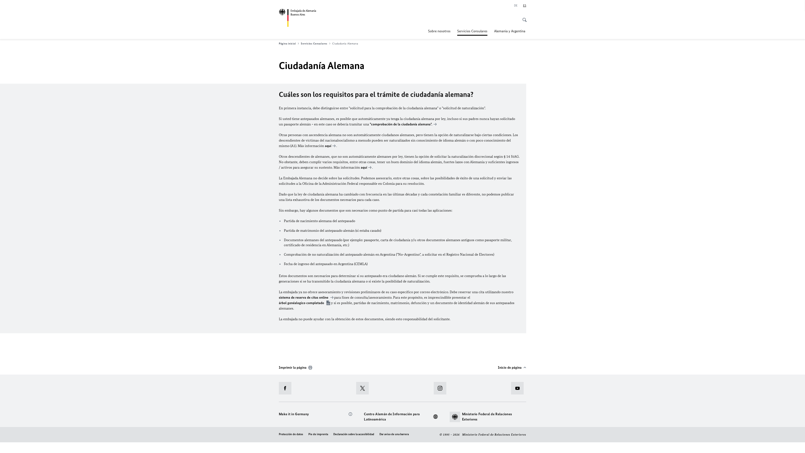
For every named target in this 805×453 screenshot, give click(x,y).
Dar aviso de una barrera (394, 434)
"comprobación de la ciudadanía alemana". (401, 124)
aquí (328, 146)
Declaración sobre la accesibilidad (353, 434)
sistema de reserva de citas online (304, 297)
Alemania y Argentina (510, 31)
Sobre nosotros (439, 31)
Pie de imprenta (318, 434)
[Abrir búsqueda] (523, 17)
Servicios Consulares (472, 32)
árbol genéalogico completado (302, 303)
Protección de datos (291, 434)
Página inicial (287, 43)
